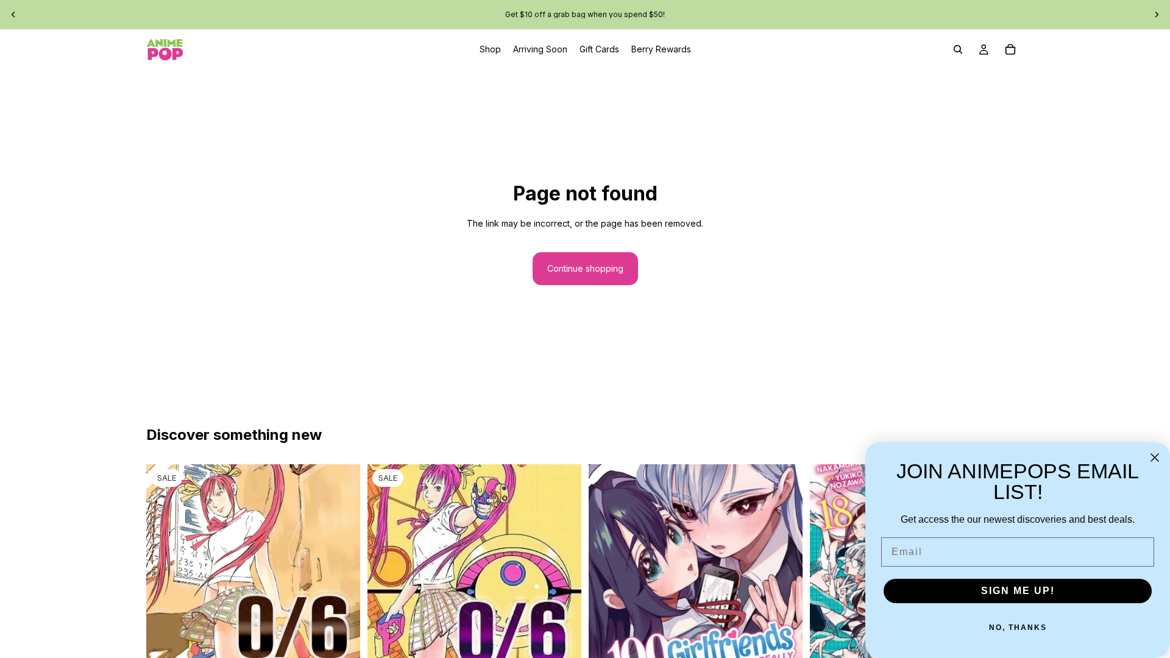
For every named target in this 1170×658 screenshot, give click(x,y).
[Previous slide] (13, 14)
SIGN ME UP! (1018, 590)
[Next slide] (1156, 14)
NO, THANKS (1018, 627)
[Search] (958, 49)
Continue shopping (585, 268)
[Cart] (1010, 49)
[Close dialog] (1155, 457)
